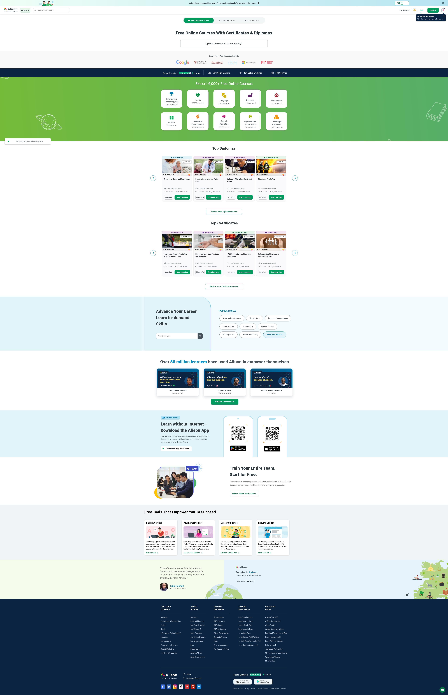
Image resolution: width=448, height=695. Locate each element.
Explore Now (151, 553)
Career (228, 20)
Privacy (247, 689)
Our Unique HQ (196, 629)
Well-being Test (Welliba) (250, 637)
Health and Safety (250, 334)
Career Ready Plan (245, 625)
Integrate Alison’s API (273, 637)
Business (164, 617)
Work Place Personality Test (251, 641)
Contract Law (228, 326)
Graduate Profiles (220, 637)
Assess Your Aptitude (192, 553)
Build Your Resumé (245, 617)
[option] (177, 179)
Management (228, 334)
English (163, 625)
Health (163, 629)
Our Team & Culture (198, 625)
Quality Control (267, 326)
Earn (253, 20)
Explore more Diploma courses (224, 212)
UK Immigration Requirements (276, 653)
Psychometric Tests (245, 629)
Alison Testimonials (221, 633)
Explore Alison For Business (244, 494)
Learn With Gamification (274, 641)
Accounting (248, 326)
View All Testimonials (224, 402)
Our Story (194, 617)
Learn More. (182, 442)
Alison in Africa (196, 653)
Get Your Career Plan (229, 553)
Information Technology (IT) (171, 633)
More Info (168, 197)
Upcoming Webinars (272, 657)
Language (164, 637)
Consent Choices (262, 689)
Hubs (216, 641)
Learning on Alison (197, 641)
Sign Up (433, 10)
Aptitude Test (246, 633)
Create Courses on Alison (274, 629)
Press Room (195, 649)
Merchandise (270, 661)
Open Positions (196, 633)
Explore (24, 10)
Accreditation (219, 617)
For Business (404, 10)
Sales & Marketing (167, 649)
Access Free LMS (271, 617)
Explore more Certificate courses (224, 286)
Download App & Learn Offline (276, 633)
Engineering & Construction (171, 621)
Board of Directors (197, 621)
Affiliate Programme (272, 621)
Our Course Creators (198, 637)
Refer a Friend (270, 645)
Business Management (278, 318)
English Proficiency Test (249, 645)
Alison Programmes (198, 657)
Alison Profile (270, 625)
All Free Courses (220, 629)
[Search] (35, 10)
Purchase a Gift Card (221, 649)
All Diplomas (218, 625)
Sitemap (283, 689)
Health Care (255, 318)
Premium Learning (221, 645)
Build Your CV (263, 553)
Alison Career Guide (245, 621)
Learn (200, 20)
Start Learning (182, 197)
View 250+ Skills (273, 334)
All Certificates (219, 621)
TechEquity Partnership (273, 649)
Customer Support (193, 678)
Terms (253, 689)
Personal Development (169, 645)
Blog (192, 645)
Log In (421, 10)
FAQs (188, 674)
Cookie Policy (274, 689)
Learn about (245, 581)
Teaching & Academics (169, 653)
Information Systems (232, 318)
